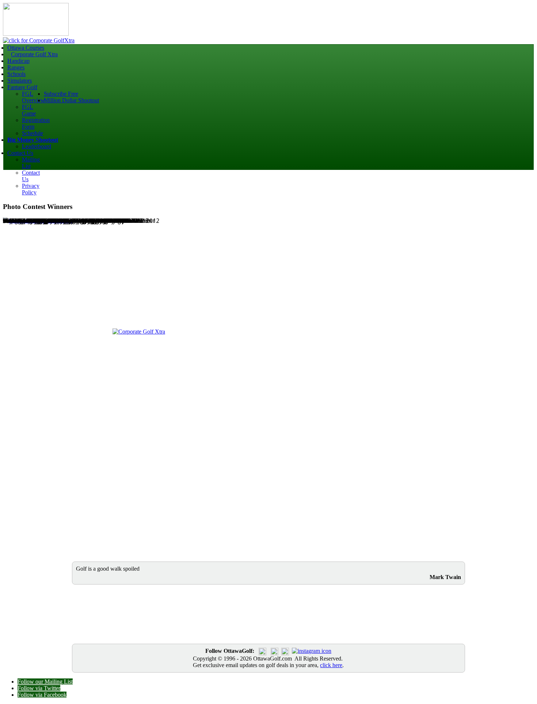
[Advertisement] (167, 275)
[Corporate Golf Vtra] (39, 40)
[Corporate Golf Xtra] (139, 331)
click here (331, 665)
